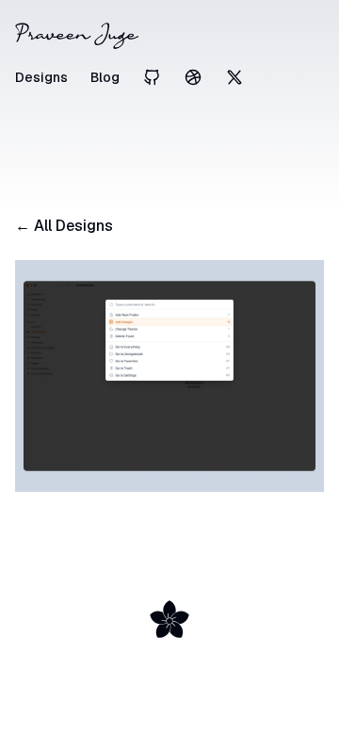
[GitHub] (151, 77)
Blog (105, 77)
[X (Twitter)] (234, 77)
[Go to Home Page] (169, 36)
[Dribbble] (193, 77)
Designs (41, 77)
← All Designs (64, 226)
